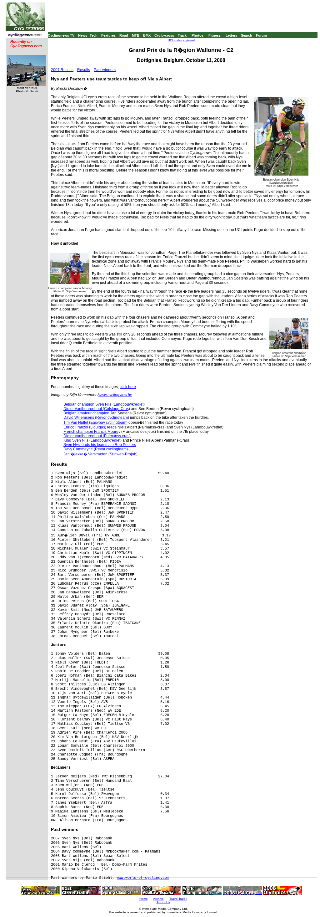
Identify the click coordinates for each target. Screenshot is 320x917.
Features (108, 35)
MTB (135, 35)
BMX (147, 35)
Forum (261, 35)
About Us (163, 902)
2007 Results (62, 70)
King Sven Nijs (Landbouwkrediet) (92, 440)
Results (83, 70)
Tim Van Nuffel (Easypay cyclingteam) (95, 422)
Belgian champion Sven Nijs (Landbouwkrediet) (104, 404)
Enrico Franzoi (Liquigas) (84, 427)
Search (246, 35)
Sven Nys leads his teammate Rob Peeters (99, 445)
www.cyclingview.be (115, 395)
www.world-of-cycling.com (143, 878)
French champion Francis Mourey (91, 431)
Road (123, 35)
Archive (158, 898)
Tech (94, 35)
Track (182, 35)
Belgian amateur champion (86, 413)
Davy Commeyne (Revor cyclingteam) (95, 449)
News (82, 35)
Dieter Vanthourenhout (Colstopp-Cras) (96, 409)
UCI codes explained (181, 40)
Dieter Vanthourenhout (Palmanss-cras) (97, 436)
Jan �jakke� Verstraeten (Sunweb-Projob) (100, 454)
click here (128, 387)
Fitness (214, 35)
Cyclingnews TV (61, 35)
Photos (197, 35)
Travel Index (178, 898)
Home (143, 898)
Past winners (105, 70)
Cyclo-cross (164, 35)
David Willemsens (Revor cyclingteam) (96, 417)
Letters (231, 35)
